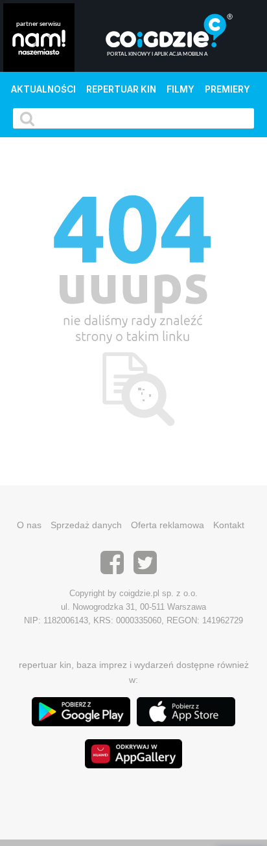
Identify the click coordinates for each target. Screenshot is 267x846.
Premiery (227, 89)
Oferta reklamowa (167, 525)
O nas (29, 525)
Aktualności (43, 89)
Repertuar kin (121, 89)
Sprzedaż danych (86, 525)
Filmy (180, 89)
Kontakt (228, 525)
